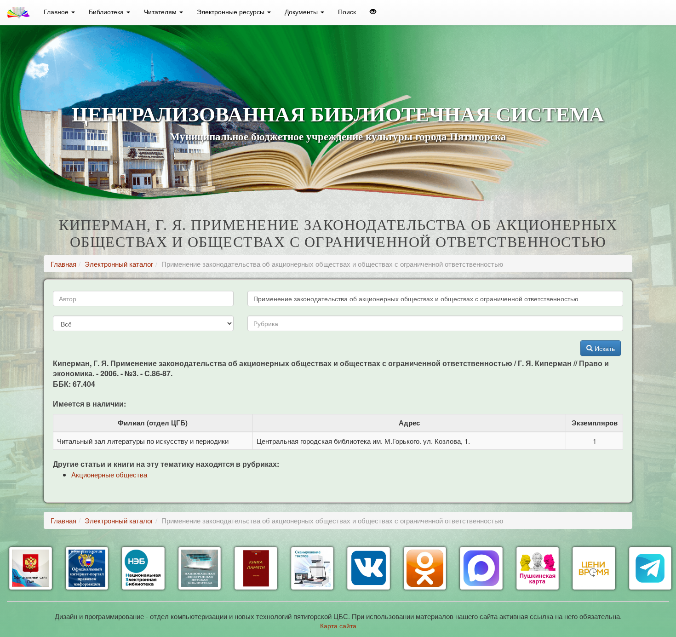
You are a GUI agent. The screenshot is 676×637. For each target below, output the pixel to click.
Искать (604, 348)
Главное (57, 11)
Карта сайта (338, 625)
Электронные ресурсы (231, 11)
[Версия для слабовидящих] (373, 11)
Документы (302, 11)
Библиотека (107, 11)
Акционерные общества (109, 474)
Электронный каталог (119, 264)
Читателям (161, 11)
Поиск (347, 11)
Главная (63, 264)
